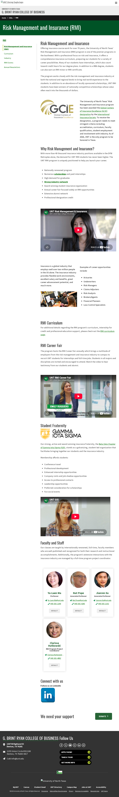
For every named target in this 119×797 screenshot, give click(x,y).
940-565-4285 (79, 604)
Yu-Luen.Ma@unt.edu (56, 600)
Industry (7, 58)
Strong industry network (56, 181)
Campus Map (72, 787)
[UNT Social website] (83, 745)
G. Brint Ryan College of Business (23, 12)
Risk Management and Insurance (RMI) (18, 47)
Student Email (40, 787)
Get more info (68, 762)
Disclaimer (44, 791)
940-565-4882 (55, 658)
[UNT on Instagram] (74, 745)
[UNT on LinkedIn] (79, 745)
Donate (102, 716)
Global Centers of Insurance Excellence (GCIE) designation (97, 111)
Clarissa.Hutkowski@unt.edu (55, 655)
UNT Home (104, 791)
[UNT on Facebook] (61, 745)
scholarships (60, 174)
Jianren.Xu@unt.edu (103, 600)
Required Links (95, 791)
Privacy (71, 791)
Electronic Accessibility (82, 791)
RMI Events (8, 62)
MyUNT (16, 787)
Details (53, 611)
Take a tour (67, 757)
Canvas (26, 787)
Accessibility (101, 787)
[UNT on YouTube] (70, 745)
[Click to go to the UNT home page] (12, 3)
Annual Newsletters (12, 67)
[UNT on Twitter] (65, 745)
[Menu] (116, 3)
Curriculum (8, 53)
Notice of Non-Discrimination (58, 791)
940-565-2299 (55, 604)
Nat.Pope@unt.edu (79, 600)
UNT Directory (56, 787)
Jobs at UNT (86, 787)
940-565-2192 (103, 604)
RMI (4, 40)
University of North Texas (11, 9)
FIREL (11, 18)
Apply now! (66, 752)
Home (4, 18)
